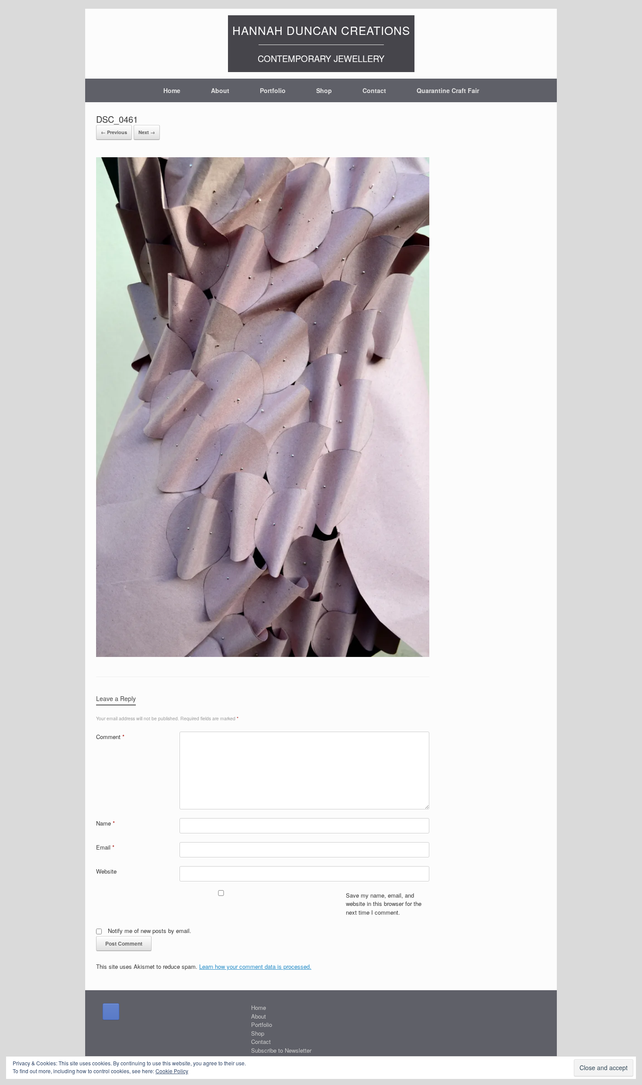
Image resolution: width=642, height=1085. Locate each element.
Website (106, 871)
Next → (146, 132)
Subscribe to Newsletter (281, 1050)
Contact (374, 90)
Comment (110, 737)
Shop (324, 90)
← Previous (114, 132)
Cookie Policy (171, 1071)
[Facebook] (111, 1011)
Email (105, 847)
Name (105, 823)
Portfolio (273, 90)
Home (171, 90)
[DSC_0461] (262, 654)
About (220, 90)
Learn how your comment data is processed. (255, 966)
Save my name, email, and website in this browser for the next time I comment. (383, 903)
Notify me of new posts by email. (149, 930)
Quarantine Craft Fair (448, 90)
